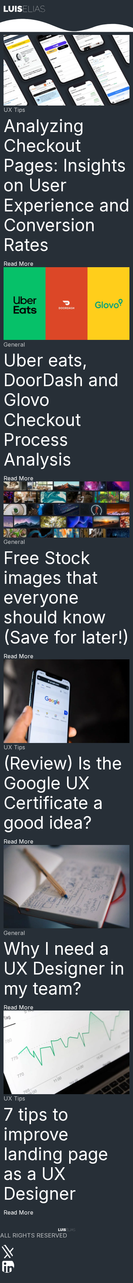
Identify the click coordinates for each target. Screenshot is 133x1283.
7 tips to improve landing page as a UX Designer (56, 1154)
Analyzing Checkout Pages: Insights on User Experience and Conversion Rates (66, 185)
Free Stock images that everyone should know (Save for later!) (66, 597)
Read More (18, 263)
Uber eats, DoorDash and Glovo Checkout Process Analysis (61, 410)
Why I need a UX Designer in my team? (64, 968)
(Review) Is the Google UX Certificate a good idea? (63, 793)
